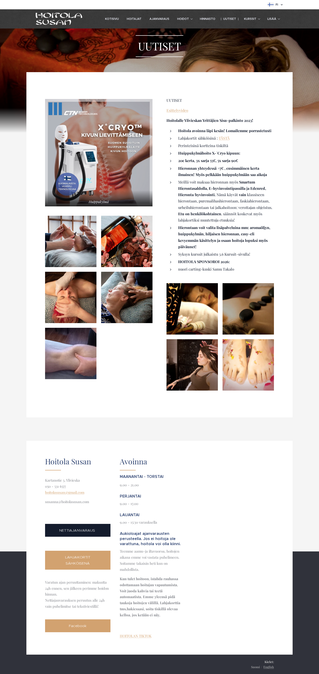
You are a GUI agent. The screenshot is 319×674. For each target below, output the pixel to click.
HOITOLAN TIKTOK (136, 636)
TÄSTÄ (224, 138)
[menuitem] (112, 19)
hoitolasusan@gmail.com (64, 492)
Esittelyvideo (177, 110)
